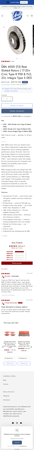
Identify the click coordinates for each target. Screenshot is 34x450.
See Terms (23, 2)
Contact (5, 384)
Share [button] (5, 236)
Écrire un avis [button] (17, 263)
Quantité (4, 95)
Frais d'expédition (5, 84)
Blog (4, 380)
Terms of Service (8, 392)
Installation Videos (9, 376)
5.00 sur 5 (21, 246)
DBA (2, 64)
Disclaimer (6, 400)
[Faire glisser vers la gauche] (13, 58)
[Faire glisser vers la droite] (20, 58)
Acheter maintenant (17, 111)
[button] (2, 16)
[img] (5, 274)
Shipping (6, 396)
